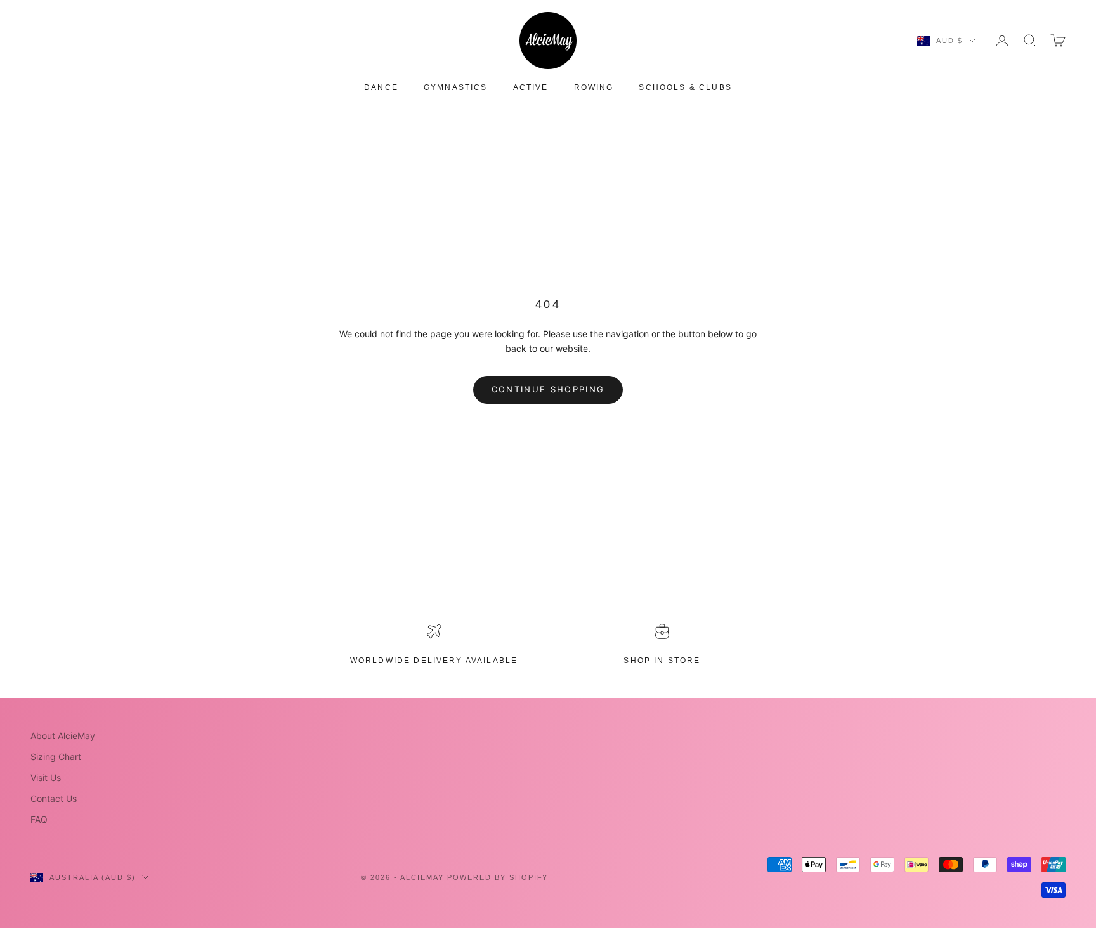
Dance (381, 87)
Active (531, 87)
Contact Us (53, 798)
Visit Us (45, 777)
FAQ (39, 819)
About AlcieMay (62, 735)
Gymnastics (456, 87)
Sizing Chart (55, 756)
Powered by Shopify (498, 877)
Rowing (594, 87)
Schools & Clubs (685, 87)
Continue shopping (548, 389)
